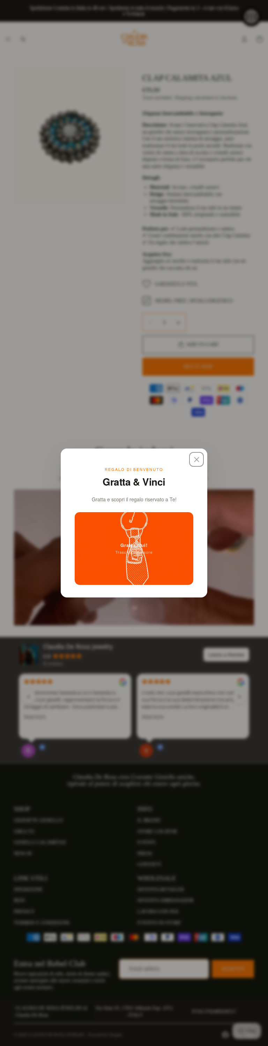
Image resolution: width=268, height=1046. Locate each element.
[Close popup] (196, 459)
